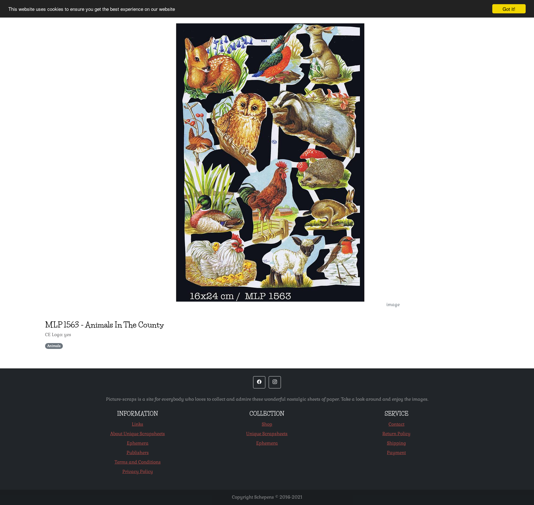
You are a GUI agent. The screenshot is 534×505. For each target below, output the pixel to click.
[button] (259, 382)
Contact (396, 424)
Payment (396, 452)
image (393, 304)
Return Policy (396, 434)
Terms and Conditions (138, 462)
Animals (54, 346)
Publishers (138, 452)
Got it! (509, 8)
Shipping (396, 443)
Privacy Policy (137, 471)
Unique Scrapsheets (267, 434)
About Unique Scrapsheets (137, 434)
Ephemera (138, 443)
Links (137, 424)
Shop (267, 424)
